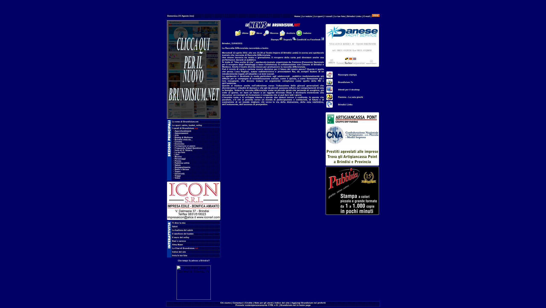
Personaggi (180, 159)
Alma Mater (177, 245)
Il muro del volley (180, 237)
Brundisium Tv (345, 82)
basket (192, 125)
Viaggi (178, 176)
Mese (259, 33)
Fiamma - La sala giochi (350, 97)
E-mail (366, 16)
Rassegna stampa (347, 75)
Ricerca (274, 33)
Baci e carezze (179, 241)
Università (179, 174)
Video (177, 178)
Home (297, 16)
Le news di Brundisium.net (185, 122)
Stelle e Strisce (182, 169)
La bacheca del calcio (182, 230)
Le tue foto (339, 16)
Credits (249, 303)
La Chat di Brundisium (185, 248)
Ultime (245, 33)
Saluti (175, 227)
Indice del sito (179, 252)
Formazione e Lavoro (185, 146)
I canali (328, 16)
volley (199, 125)
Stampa (275, 39)
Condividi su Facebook (309, 39)
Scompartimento (182, 167)
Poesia (178, 161)
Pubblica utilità (182, 163)
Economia (179, 144)
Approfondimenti (183, 131)
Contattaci (238, 303)
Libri (177, 154)
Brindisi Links (354, 16)
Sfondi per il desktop (349, 89)
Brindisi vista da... (184, 140)
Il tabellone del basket (182, 234)
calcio (184, 125)
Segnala (288, 39)
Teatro (178, 172)
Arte (177, 135)
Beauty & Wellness (184, 137)
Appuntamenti (181, 133)
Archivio (290, 33)
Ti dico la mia (178, 223)
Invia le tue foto (179, 255)
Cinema (178, 142)
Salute (178, 165)
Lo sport (318, 16)
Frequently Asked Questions (188, 148)
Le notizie (307, 16)
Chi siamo (225, 303)
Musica (178, 157)
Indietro (307, 33)
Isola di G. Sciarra (183, 150)
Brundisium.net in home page (295, 305)
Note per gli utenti (263, 303)
